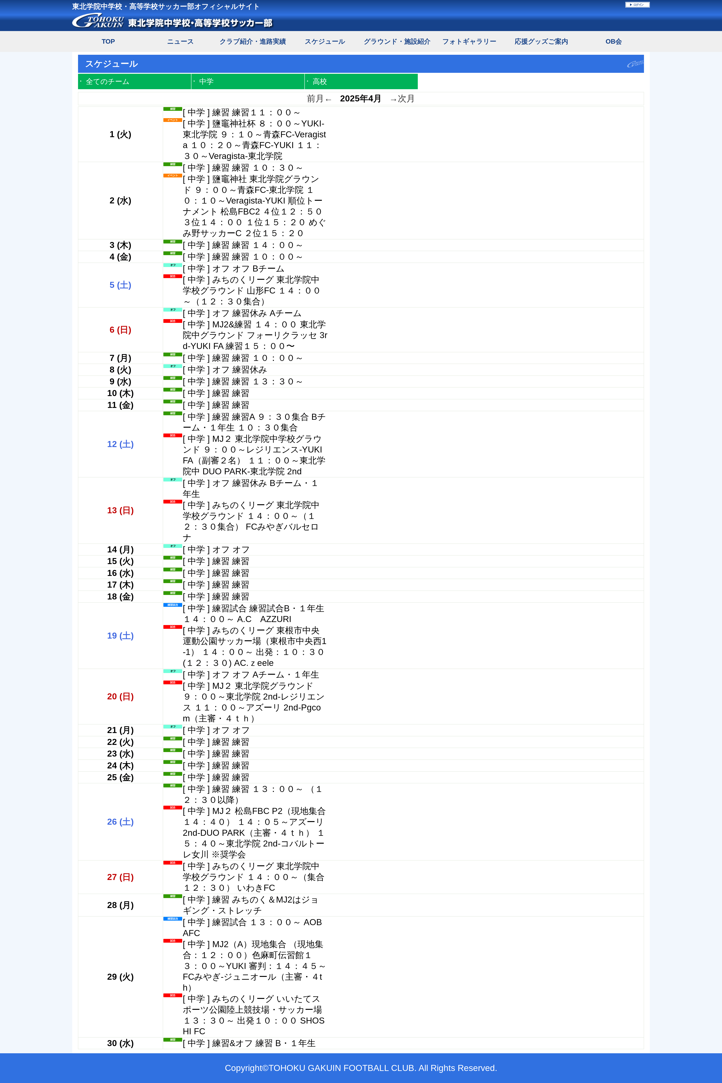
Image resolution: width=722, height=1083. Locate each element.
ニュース (180, 41)
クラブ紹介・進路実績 (253, 41)
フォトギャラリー (469, 41)
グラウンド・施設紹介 (397, 41)
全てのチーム (108, 81)
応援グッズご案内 (541, 41)
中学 (206, 81)
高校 (320, 81)
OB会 (614, 41)
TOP (108, 41)
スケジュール (325, 41)
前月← (320, 98)
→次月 (402, 98)
